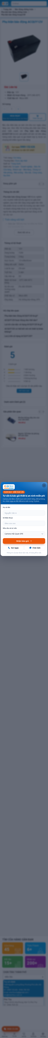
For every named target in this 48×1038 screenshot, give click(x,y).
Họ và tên (6, 507)
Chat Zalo (36, 548)
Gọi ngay (15, 548)
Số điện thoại (8, 518)
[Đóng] (44, 485)
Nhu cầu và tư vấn (10, 528)
